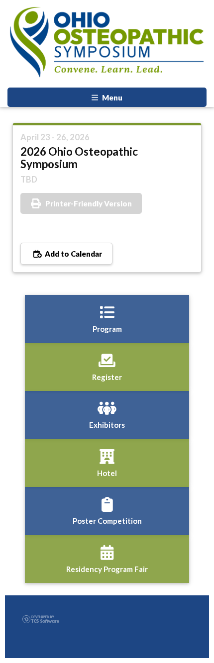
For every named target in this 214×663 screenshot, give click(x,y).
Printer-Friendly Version (88, 203)
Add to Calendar (72, 253)
